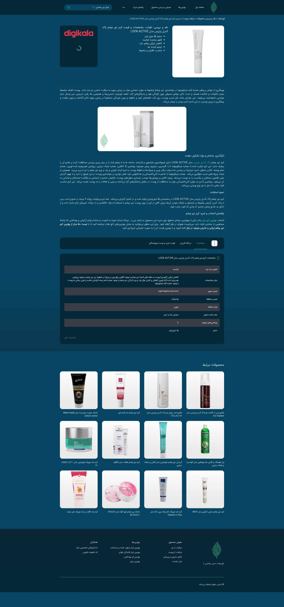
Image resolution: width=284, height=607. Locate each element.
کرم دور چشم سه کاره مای (129, 413)
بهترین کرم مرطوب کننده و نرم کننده (125, 547)
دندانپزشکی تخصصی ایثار (87, 547)
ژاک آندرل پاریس (201, 163)
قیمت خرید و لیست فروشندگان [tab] (162, 243)
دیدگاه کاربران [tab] (185, 243)
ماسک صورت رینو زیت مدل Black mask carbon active (80, 414)
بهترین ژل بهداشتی (132, 557)
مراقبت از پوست (175, 552)
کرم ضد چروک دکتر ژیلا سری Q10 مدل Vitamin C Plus (166, 513)
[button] (123, 7)
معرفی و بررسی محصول (161, 7)
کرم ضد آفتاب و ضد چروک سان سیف (82, 512)
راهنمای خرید (138, 7)
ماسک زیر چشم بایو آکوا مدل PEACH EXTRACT (124, 513)
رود (131, 220)
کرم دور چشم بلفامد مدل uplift (127, 462)
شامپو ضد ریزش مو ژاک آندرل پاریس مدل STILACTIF (164, 414)
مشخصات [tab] (200, 243)
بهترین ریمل (135, 561)
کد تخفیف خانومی (90, 552)
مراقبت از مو (177, 547)
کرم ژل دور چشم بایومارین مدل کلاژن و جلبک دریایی (163, 464)
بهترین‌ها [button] (181, 7)
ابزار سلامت (177, 561)
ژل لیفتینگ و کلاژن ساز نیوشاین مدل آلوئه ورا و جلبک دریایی (205, 464)
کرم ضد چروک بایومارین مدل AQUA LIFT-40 (80, 464)
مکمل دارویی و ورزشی (172, 557)
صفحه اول (199, 7)
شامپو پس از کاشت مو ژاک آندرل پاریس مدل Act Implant (205, 414)
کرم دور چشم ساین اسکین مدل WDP (208, 512)
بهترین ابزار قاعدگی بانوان (129, 552)
